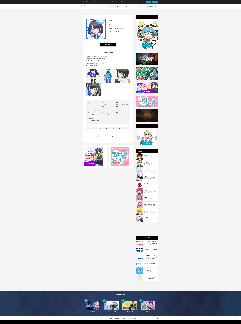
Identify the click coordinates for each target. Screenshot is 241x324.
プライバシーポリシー (103, 318)
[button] (138, 34)
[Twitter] (157, 318)
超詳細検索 (131, 6)
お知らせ (112, 6)
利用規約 (111, 318)
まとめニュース (119, 6)
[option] (93, 306)
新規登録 (148, 1)
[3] (120, 165)
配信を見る (107, 44)
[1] (93, 165)
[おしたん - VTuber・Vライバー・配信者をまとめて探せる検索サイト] (87, 6)
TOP (156, 6)
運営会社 (143, 6)
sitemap (140, 318)
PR (126, 6)
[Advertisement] (147, 229)
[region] (147, 35)
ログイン (155, 1)
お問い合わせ (150, 6)
